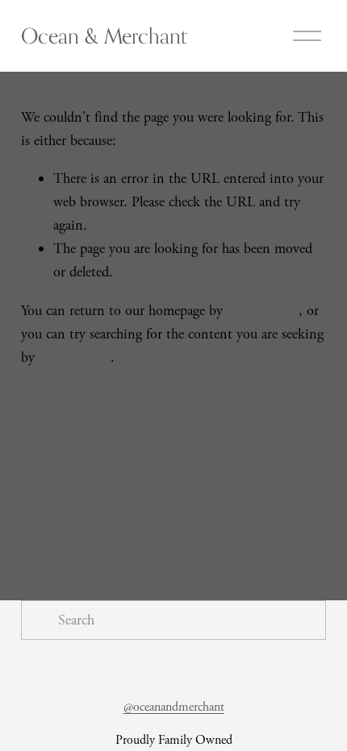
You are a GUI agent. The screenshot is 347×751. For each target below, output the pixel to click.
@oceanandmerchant (173, 707)
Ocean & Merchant (104, 35)
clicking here (263, 310)
